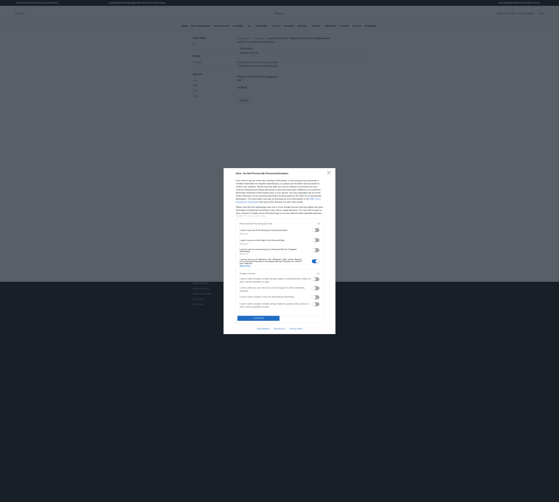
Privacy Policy (296, 328)
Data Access (279, 328)
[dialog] (279, 251)
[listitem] (279, 223)
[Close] (330, 173)
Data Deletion (263, 328)
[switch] (315, 230)
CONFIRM (258, 318)
